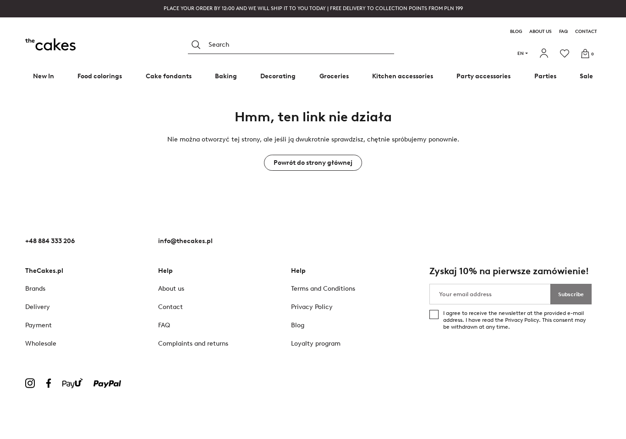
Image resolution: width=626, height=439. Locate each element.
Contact (586, 31)
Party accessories (483, 76)
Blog (516, 31)
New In (43, 76)
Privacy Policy (522, 320)
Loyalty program (315, 343)
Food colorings (99, 76)
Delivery (37, 307)
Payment (38, 325)
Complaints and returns (193, 343)
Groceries (334, 76)
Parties (545, 76)
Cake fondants (169, 76)
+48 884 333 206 (50, 241)
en (520, 53)
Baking (226, 76)
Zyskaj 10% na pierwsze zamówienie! (509, 271)
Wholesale (40, 343)
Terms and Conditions (323, 288)
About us (540, 31)
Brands (35, 288)
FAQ (563, 31)
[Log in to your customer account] (545, 53)
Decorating (278, 76)
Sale (586, 76)
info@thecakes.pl (185, 241)
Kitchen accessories (402, 76)
